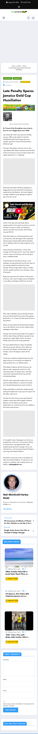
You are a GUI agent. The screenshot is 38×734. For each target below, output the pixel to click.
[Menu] (3, 18)
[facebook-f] (19, 7)
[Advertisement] (19, 42)
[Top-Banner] (19, 107)
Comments (6, 660)
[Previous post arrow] (33, 520)
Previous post (8, 518)
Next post (7, 527)
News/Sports (8, 78)
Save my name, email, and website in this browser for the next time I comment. (18, 705)
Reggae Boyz (17, 78)
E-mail (4, 691)
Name (4, 679)
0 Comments (8, 85)
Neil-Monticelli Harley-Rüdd (11, 82)
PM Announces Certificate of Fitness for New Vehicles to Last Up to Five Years (17, 522)
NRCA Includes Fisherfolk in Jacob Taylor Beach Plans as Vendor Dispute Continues (17, 573)
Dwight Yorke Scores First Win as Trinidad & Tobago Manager (16, 531)
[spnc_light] (33, 18)
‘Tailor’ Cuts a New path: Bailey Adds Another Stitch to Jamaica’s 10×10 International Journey (17, 636)
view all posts (7, 509)
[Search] (28, 17)
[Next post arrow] (33, 531)
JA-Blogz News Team (14, 569)
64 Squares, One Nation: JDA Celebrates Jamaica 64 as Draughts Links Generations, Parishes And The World (17, 595)
